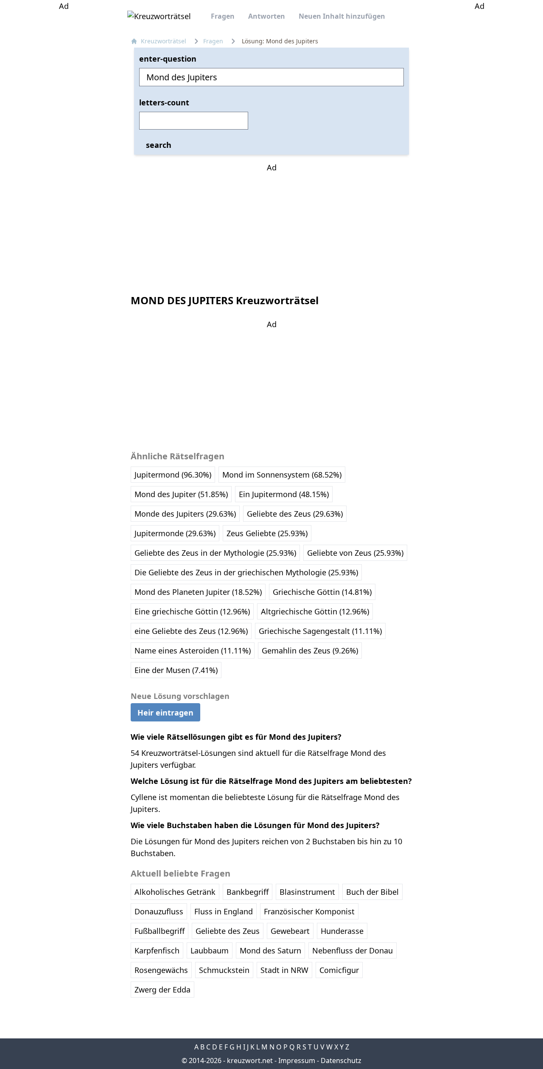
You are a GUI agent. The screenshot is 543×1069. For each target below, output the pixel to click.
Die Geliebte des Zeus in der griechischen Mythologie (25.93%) (246, 572)
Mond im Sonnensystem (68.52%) (281, 474)
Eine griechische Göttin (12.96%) (192, 611)
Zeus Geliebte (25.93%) (267, 533)
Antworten (266, 16)
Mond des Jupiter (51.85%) (181, 494)
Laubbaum (209, 950)
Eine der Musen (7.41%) (176, 670)
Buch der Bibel (372, 892)
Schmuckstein (224, 970)
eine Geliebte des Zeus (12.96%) (191, 631)
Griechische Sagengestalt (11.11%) (320, 631)
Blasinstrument (307, 892)
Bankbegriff (248, 892)
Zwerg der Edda (162, 989)
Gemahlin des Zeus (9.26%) (310, 650)
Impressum (296, 1060)
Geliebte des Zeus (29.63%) (295, 514)
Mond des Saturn (270, 950)
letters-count (164, 102)
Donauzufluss (158, 911)
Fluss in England (223, 911)
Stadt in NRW (284, 970)
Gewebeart (290, 931)
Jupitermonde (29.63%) (175, 533)
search (158, 145)
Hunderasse (342, 931)
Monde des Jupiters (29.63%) (185, 514)
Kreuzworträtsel (163, 41)
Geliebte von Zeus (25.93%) (355, 553)
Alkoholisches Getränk (175, 892)
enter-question (167, 59)
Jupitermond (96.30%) (172, 474)
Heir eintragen (165, 712)
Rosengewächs (161, 970)
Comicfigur (339, 970)
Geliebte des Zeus (228, 931)
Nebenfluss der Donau (352, 950)
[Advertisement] (63, 139)
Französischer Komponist (309, 911)
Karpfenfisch (156, 950)
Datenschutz (341, 1060)
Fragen (223, 16)
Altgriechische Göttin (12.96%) (315, 611)
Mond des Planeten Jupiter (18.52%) (198, 592)
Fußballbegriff (159, 931)
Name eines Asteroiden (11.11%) (192, 650)
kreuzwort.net (250, 1060)
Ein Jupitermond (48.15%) (284, 494)
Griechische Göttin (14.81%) (322, 592)
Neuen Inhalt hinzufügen (342, 16)
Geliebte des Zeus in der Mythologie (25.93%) (215, 553)
